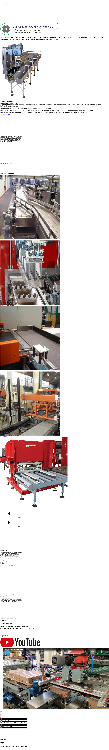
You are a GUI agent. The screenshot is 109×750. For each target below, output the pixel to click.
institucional (5, 3)
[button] (54, 711)
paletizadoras (3, 370)
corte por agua (6, 5)
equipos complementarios (5, 508)
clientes (4, 8)
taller (4, 7)
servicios (4, 6)
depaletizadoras (3, 436)
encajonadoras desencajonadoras (7, 305)
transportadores (3, 239)
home (4, 2)
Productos (5, 4)
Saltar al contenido (4, 0)
